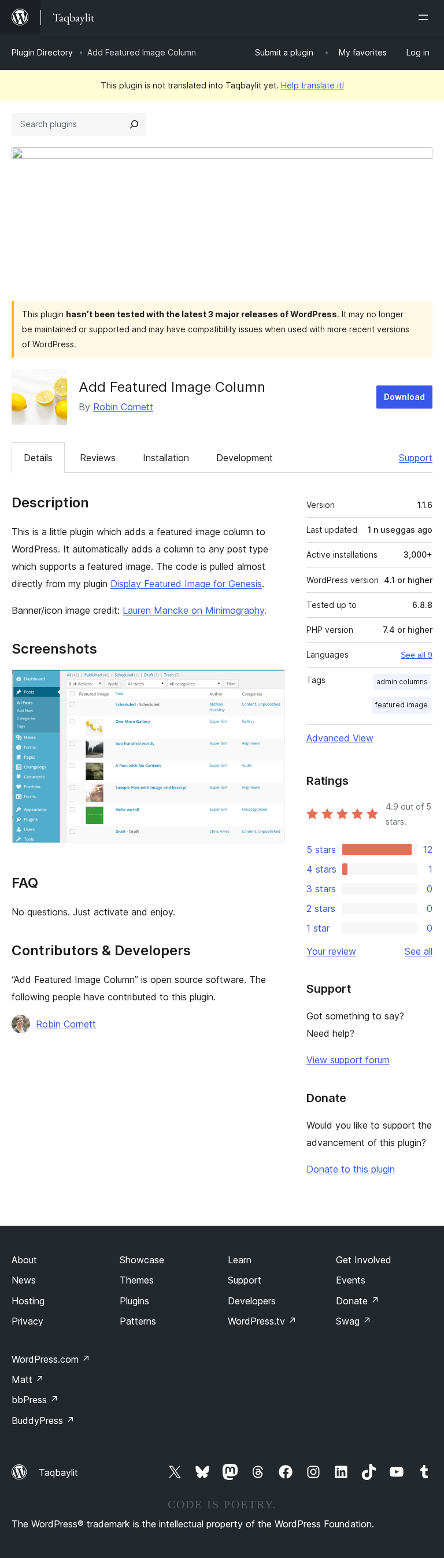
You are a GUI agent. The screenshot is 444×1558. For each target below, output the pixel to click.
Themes (137, 1280)
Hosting (28, 1301)
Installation (166, 457)
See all (418, 951)
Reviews (98, 457)
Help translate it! (312, 85)
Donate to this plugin (350, 1169)
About (24, 1260)
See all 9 (416, 654)
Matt (28, 1379)
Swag (353, 1321)
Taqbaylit (58, 1472)
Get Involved (363, 1260)
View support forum (348, 1060)
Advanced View (339, 738)
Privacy (27, 1321)
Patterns (138, 1321)
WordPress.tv (262, 1321)
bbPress (35, 1399)
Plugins (134, 1301)
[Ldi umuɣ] (425, 17)
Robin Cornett (123, 407)
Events (350, 1280)
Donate (357, 1301)
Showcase (142, 1260)
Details (38, 457)
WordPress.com (51, 1359)
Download (404, 397)
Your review (331, 951)
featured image (401, 704)
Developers (252, 1301)
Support (415, 457)
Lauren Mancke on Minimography (193, 610)
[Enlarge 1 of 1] (269, 685)
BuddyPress (43, 1420)
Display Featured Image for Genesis (186, 583)
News (24, 1280)
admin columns (402, 681)
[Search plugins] (134, 124)
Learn (239, 1260)
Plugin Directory (42, 52)
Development (244, 457)
